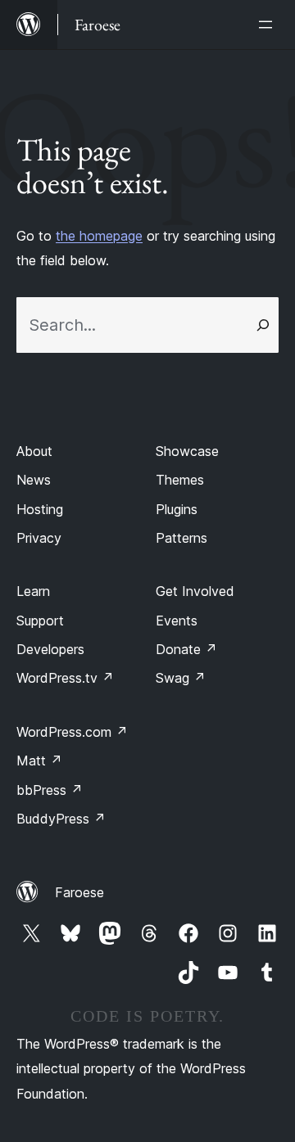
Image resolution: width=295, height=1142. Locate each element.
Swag (181, 678)
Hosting (39, 509)
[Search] (263, 325)
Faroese (79, 892)
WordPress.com (72, 732)
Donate (186, 649)
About (34, 451)
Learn (33, 591)
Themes (180, 480)
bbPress (49, 790)
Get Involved (195, 591)
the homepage (99, 236)
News (33, 480)
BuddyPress (61, 818)
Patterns (181, 538)
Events (176, 620)
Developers (50, 649)
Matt (39, 760)
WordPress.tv (65, 678)
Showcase (187, 451)
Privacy (38, 538)
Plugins (176, 509)
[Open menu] (269, 24)
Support (40, 620)
